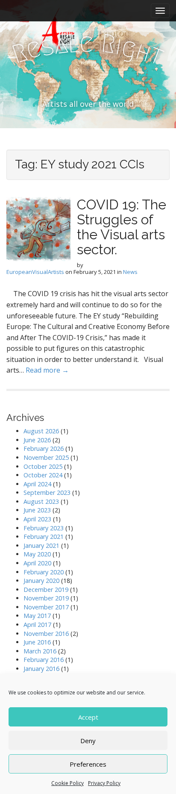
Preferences (88, 764)
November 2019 (46, 598)
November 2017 (46, 607)
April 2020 (37, 563)
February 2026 (43, 448)
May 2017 (37, 616)
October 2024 (42, 475)
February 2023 (43, 528)
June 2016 (37, 642)
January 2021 (41, 545)
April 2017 (37, 624)
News (130, 272)
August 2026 (41, 431)
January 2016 (41, 669)
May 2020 (37, 554)
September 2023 (46, 492)
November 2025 (46, 457)
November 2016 (46, 633)
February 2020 (43, 572)
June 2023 (37, 510)
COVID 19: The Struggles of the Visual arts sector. (121, 227)
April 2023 (37, 519)
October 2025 (42, 466)
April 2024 (37, 484)
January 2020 (41, 580)
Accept (88, 717)
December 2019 (45, 589)
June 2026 (37, 440)
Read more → (47, 370)
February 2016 (43, 660)
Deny (88, 740)
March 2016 (39, 651)
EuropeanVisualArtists (35, 272)
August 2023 (41, 501)
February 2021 (43, 536)
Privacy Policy (104, 783)
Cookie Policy (67, 783)
